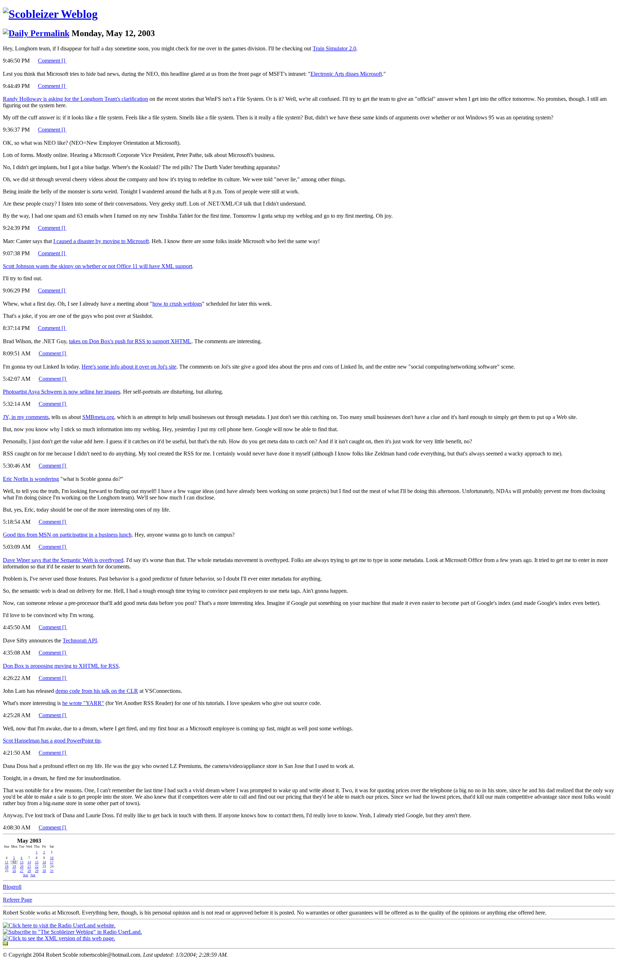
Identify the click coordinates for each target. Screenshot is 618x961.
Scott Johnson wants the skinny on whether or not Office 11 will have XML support (97, 266)
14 (29, 862)
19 (14, 866)
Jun (32, 875)
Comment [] (52, 61)
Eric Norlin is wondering (31, 479)
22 (37, 866)
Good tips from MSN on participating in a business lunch (67, 535)
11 (7, 862)
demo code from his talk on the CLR (96, 691)
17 (52, 862)
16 (44, 862)
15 (37, 862)
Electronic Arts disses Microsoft (346, 74)
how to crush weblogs (177, 304)
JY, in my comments (26, 417)
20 (22, 866)
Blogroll (12, 887)
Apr (25, 875)
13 (22, 862)
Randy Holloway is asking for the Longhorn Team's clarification (75, 99)
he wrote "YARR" (83, 703)
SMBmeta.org (98, 417)
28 (29, 871)
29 (37, 871)
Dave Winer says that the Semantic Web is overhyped (63, 560)
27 (22, 871)
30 (44, 871)
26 (14, 871)
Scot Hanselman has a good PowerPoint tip (51, 741)
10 (52, 858)
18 (7, 866)
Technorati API (80, 640)
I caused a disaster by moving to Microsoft (101, 241)
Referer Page (17, 900)
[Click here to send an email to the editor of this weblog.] (5, 943)
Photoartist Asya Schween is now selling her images (61, 392)
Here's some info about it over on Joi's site (129, 367)
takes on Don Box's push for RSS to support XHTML (130, 341)
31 (52, 871)
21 (29, 866)
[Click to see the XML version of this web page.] (59, 938)
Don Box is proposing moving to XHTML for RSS (61, 666)
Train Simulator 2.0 (334, 48)
